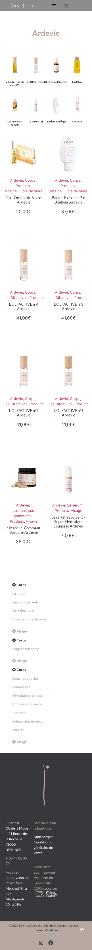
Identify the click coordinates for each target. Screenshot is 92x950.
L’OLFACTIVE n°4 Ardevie (23, 306)
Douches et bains (25, 678)
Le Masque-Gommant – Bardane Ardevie (23, 530)
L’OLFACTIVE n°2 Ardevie (23, 412)
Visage (31, 521)
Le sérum (75, 505)
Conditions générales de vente (43, 847)
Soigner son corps (25, 649)
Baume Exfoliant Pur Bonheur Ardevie (68, 199)
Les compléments (25, 602)
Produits (23, 185)
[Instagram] (41, 943)
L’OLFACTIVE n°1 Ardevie (68, 412)
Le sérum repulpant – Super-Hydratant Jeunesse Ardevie (68, 522)
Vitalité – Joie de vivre (29, 619)
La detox (18, 593)
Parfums (18, 712)
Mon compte (43, 836)
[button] (54, 5)
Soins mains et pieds (27, 721)
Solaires (18, 729)
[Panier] (66, 5)
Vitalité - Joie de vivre (23, 191)
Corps (30, 180)
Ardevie (16, 180)
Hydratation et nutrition (31, 695)
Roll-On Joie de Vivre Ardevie (23, 199)
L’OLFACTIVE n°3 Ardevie (68, 306)
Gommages (21, 687)
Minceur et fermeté (27, 704)
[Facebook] (51, 943)
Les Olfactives (15, 297)
